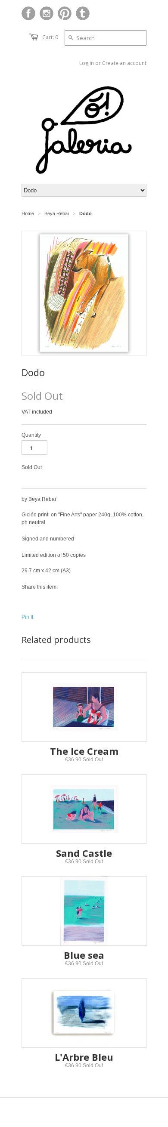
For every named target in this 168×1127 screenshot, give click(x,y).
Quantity (31, 435)
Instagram (46, 13)
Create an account (124, 63)
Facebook (28, 13)
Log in (86, 63)
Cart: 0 (50, 37)
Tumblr (83, 13)
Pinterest (65, 13)
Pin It (27, 617)
